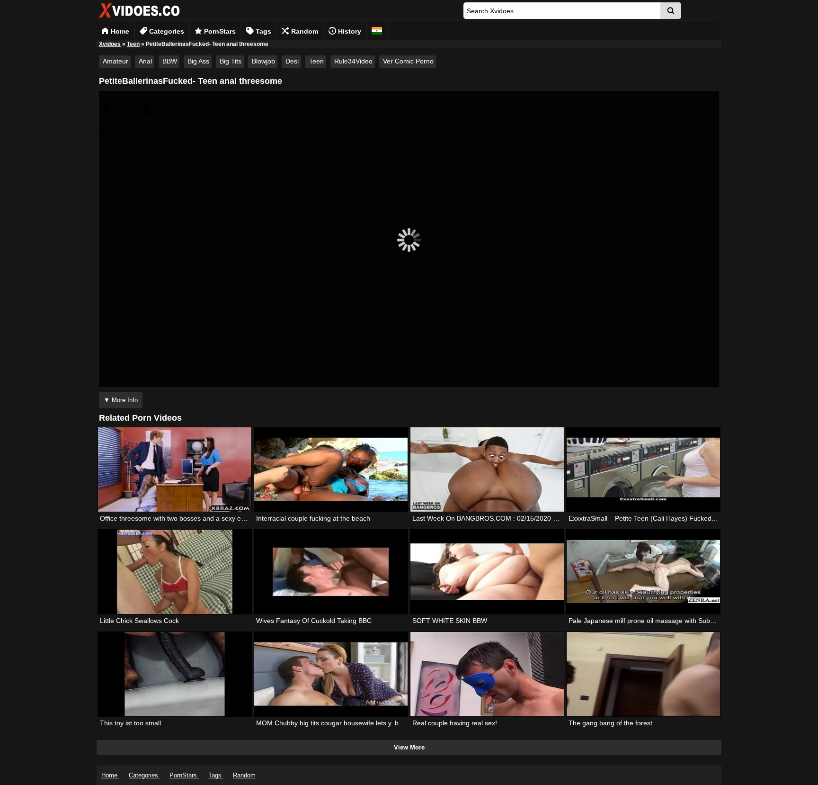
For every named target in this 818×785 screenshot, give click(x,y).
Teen (133, 44)
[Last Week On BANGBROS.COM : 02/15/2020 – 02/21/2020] (487, 469)
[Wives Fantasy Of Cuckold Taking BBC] (331, 571)
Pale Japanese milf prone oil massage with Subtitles (646, 620)
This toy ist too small (130, 723)
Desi (292, 61)
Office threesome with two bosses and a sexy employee (183, 518)
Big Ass (198, 61)
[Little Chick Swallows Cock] (175, 571)
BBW (169, 61)
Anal (145, 61)
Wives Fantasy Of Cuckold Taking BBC (314, 620)
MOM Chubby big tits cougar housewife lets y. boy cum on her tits (354, 723)
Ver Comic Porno (408, 61)
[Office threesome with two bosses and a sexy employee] (175, 469)
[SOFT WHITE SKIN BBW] (487, 571)
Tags (262, 31)
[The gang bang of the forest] (643, 674)
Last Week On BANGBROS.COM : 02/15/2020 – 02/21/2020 (502, 518)
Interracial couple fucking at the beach (313, 518)
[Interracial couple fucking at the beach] (331, 469)
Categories (165, 31)
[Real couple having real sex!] (487, 674)
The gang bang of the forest (610, 723)
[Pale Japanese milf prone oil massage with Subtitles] (643, 571)
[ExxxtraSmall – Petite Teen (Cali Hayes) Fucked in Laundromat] (643, 469)
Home (119, 31)
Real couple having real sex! (454, 723)
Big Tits (230, 61)
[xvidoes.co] (139, 17)
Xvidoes (110, 44)
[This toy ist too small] (175, 674)
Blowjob (263, 61)
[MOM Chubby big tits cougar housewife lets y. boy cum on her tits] (331, 674)
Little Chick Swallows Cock (139, 620)
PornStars (219, 31)
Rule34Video (353, 61)
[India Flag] (377, 30)
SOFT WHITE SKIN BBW (449, 620)
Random (303, 31)
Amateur (115, 61)
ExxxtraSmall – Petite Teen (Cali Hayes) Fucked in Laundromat (663, 518)
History (348, 31)
